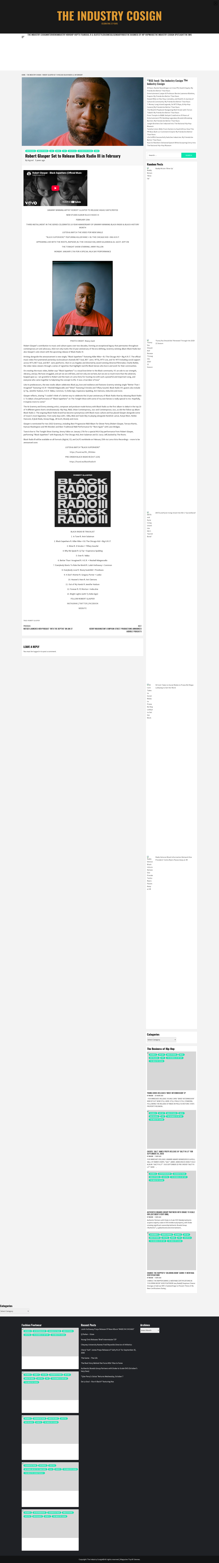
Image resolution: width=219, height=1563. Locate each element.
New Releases (31, 151)
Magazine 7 (124, 1559)
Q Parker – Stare (87, 1334)
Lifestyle (99, 34)
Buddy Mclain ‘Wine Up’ (164, 168)
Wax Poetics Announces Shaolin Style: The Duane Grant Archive (49, 1405)
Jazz (52, 151)
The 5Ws (188, 34)
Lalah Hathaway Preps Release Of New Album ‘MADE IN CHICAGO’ (107, 1329)
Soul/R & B (90, 34)
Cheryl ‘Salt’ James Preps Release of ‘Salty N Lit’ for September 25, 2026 (170, 1152)
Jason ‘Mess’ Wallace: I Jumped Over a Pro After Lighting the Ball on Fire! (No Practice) (48, 1497)
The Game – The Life (89, 1358)
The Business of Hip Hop (137, 34)
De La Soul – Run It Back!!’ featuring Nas (97, 1381)
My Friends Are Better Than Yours (35, 1469)
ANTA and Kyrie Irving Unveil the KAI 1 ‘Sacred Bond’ (175, 513)
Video (123, 34)
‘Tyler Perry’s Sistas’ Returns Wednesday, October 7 (102, 1376)
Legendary (116, 34)
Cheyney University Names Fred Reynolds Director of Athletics (106, 1344)
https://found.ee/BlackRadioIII (83, 461)
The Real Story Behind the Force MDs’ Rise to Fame (102, 1363)
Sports (38, 1422)
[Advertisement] (109, 53)
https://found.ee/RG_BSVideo (82, 452)
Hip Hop (74, 34)
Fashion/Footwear (179, 1174)
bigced (31, 160)
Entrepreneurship (165, 1174)
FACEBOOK (93, 603)
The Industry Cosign (109, 15)
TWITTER (83, 603)
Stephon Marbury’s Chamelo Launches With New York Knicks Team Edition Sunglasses (50, 1543)
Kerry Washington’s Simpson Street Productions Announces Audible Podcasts (115, 629)
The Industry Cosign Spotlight (169, 34)
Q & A (50, 1469)
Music (151, 34)
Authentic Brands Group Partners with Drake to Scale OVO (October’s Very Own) (171, 1213)
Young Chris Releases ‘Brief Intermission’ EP (166, 1093)
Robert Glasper (34, 620)
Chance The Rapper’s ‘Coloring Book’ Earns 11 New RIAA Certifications (170, 1274)
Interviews (52, 34)
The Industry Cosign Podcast (34, 1473)
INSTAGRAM (72, 603)
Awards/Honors (167, 1235)
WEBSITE (83, 608)
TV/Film (81, 34)
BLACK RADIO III (92, 215)
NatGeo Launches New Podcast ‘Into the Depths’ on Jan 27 (48, 627)
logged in (36, 651)
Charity (36, 1375)
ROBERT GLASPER (79, 210)
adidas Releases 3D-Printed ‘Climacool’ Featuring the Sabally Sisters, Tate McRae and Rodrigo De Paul (49, 1450)
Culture (44, 1375)
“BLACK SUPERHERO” (55, 237)
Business (107, 34)
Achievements (154, 1235)
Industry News (64, 34)
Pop (64, 151)
